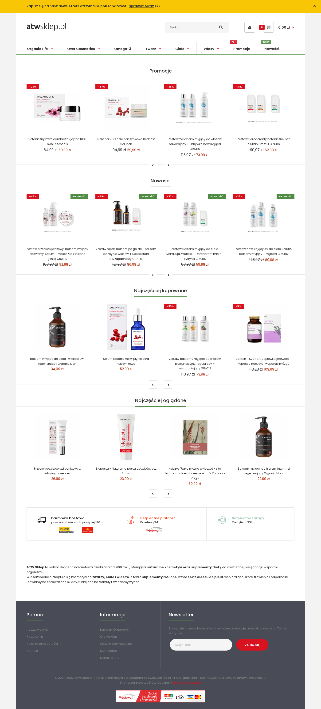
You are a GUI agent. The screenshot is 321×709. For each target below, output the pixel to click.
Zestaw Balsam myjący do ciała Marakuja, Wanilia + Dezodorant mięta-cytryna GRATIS (194, 254)
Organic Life (188, 677)
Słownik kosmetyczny (116, 643)
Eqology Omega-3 (114, 629)
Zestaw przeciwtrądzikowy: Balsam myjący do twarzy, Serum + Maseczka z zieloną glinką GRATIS (57, 254)
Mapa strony (109, 657)
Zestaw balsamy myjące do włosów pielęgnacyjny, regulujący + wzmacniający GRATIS (195, 364)
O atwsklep (108, 636)
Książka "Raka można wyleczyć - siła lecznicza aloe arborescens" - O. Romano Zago (195, 473)
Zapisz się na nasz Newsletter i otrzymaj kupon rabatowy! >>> (93, 6)
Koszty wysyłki (37, 629)
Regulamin (35, 636)
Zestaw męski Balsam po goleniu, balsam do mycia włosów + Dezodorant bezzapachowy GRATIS (126, 254)
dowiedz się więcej (187, 682)
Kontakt (32, 650)
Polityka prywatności (42, 643)
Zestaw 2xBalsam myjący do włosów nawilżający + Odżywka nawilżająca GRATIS (195, 144)
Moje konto (108, 650)
